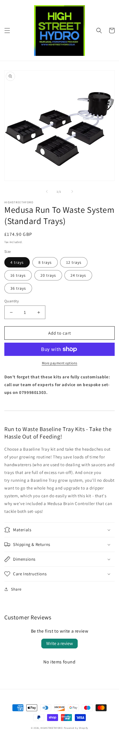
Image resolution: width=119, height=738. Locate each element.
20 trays (48, 275)
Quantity (11, 301)
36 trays (18, 288)
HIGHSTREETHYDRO (51, 727)
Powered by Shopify (76, 727)
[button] (7, 30)
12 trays (73, 262)
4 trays (17, 262)
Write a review (59, 643)
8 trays (45, 262)
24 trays (78, 275)
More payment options (59, 363)
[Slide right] (72, 191)
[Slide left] (46, 191)
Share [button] (16, 589)
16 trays (18, 275)
